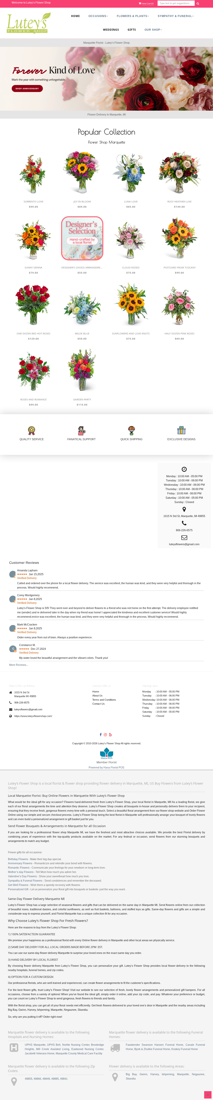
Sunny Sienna (33, 267)
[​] (106, 78)
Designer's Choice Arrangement (82, 267)
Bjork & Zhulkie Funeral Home (152, 1049)
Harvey (154, 1074)
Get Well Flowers (18, 885)
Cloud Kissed (130, 267)
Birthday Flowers (18, 859)
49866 (37, 1078)
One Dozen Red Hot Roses (33, 333)
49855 (28, 1078)
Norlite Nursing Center (75, 1044)
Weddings (111, 29)
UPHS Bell (53, 1044)
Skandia (131, 1078)
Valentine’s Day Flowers (22, 876)
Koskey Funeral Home (184, 1049)
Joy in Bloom (82, 201)
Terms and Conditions (104, 699)
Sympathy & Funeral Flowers (25, 880)
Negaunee (198, 1074)
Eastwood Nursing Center (87, 1049)
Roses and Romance (33, 399)
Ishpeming (168, 1074)
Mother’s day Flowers (20, 872)
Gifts (132, 29)
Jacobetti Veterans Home (39, 1053)
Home (75, 16)
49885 (55, 1078)
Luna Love (131, 201)
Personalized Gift (18, 889)
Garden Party (82, 399)
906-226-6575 (21, 702)
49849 (46, 1078)
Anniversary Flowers (20, 863)
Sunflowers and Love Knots (131, 333)
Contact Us (98, 703)
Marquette (183, 1074)
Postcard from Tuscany (180, 267)
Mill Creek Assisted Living (52, 1049)
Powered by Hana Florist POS (106, 767)
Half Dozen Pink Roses (179, 333)
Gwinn (143, 1074)
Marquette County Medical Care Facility (79, 1053)
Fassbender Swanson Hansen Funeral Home (154, 1044)
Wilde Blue (82, 333)
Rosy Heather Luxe (179, 201)
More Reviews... (18, 664)
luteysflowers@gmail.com (28, 709)
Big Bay (131, 1074)
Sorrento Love (33, 201)
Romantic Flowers (18, 867)
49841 (64, 1078)
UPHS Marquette (35, 1044)
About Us (97, 695)
